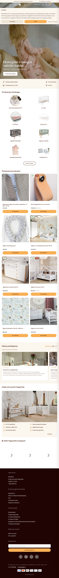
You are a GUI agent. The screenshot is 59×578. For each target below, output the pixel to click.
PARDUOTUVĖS (12, 481)
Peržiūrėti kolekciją (10, 73)
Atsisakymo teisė (13, 500)
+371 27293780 (12, 567)
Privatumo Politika (13, 519)
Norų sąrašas (12, 536)
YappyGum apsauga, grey (9, 245)
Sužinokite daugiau (52, 21)
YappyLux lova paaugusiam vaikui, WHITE (41, 245)
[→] (54, 366)
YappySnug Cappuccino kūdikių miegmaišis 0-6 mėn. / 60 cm (15, 205)
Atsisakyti (12, 21)
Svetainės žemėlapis (14, 524)
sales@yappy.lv (22, 567)
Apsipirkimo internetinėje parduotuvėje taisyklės (21, 521)
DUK (9, 498)
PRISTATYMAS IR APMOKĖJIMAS (17, 496)
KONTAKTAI (11, 493)
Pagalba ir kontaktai (46, 1)
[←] (4, 366)
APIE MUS (11, 477)
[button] (10, 4)
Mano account (12, 533)
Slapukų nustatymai (13, 503)
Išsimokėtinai (11, 512)
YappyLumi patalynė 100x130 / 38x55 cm (13, 328)
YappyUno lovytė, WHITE (37, 328)
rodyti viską (29, 163)
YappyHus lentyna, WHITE (37, 287)
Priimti (35, 21)
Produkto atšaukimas (14, 517)
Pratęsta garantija (13, 514)
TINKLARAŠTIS (12, 484)
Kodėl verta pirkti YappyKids (16, 479)
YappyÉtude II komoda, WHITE (10, 287)
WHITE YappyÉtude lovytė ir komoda (40, 204)
